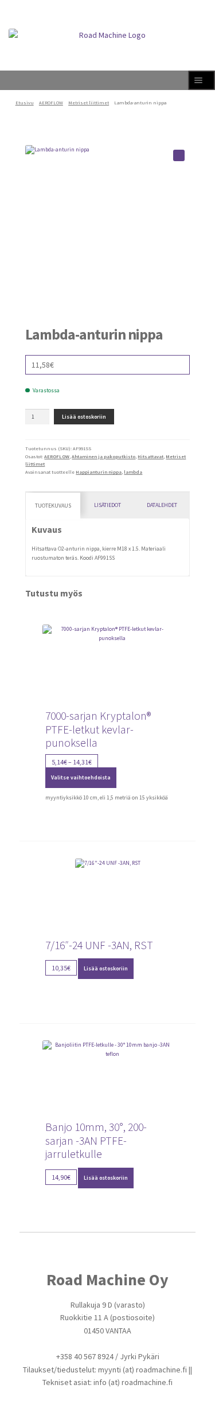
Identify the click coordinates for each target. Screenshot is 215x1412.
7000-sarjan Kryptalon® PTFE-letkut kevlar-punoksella (98, 729)
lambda (133, 472)
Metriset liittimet (88, 103)
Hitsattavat (150, 456)
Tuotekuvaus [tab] (53, 505)
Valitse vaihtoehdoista (81, 777)
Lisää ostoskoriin (84, 416)
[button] (179, 155)
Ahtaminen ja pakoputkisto (103, 456)
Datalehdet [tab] (162, 505)
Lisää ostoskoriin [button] (106, 968)
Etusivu (24, 103)
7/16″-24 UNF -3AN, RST (99, 945)
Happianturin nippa (99, 472)
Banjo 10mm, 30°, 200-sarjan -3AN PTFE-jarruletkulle (96, 1140)
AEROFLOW (51, 103)
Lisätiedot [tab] (107, 505)
